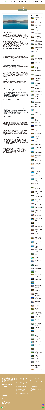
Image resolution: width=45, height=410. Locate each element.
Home (11, 1)
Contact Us (41, 2)
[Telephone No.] (2, 407)
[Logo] (6, 2)
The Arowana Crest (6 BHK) (21, 379)
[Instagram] (42, 405)
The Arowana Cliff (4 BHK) (20, 389)
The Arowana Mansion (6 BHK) (21, 381)
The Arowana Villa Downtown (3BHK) (22, 393)
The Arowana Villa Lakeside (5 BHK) (36, 381)
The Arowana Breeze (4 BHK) (21, 386)
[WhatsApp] (42, 407)
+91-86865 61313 (12, 382)
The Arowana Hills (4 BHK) (20, 385)
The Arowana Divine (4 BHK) (35, 392)
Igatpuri (26, 1)
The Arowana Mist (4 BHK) (20, 390)
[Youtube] (7, 388)
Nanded (32, 1)
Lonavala (14, 1)
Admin (5, 32)
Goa (29, 1)
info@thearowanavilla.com (7, 384)
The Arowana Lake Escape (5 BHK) (22, 382)
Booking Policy (36, 2)
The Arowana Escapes (6, 403)
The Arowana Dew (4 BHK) (20, 392)
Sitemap (3, 406)
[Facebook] (3, 388)
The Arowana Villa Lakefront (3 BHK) (36, 383)
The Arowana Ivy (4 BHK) (20, 387)
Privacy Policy (4, 399)
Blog (2, 397)
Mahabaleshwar (20, 1)
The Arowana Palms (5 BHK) (35, 386)
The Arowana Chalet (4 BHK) (21, 383)
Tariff (3, 398)
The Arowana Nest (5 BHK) (34, 378)
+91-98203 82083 (6, 382)
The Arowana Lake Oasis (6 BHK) (21, 378)
